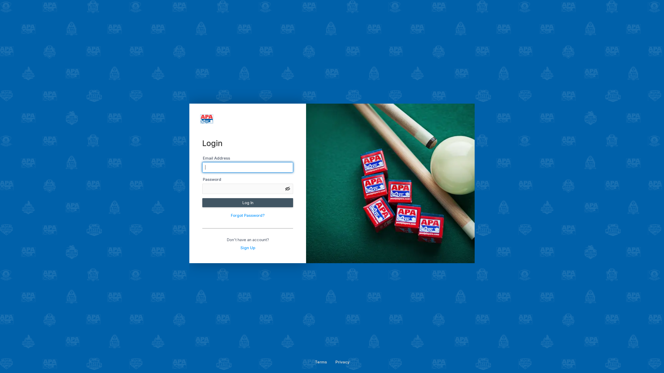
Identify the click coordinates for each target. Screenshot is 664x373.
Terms (321, 362)
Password (212, 179)
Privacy (342, 362)
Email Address (216, 158)
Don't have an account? (248, 239)
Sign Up (247, 247)
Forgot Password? (248, 215)
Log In (247, 202)
